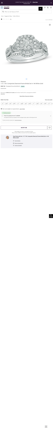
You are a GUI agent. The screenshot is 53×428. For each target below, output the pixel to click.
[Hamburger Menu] (2, 7)
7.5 (41, 103)
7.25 (37, 103)
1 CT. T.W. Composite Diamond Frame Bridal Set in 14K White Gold (22, 83)
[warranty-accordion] (50, 116)
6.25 (22, 103)
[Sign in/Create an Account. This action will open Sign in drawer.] (48, 7)
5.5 (10, 103)
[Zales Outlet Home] (6, 7)
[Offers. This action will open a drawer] (40, 9)
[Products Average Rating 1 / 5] (5, 19)
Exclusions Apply (3, 88)
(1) (10, 19)
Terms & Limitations (18, 120)
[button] (51, 3)
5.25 (6, 103)
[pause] (2, 3)
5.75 (14, 103)
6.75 (30, 103)
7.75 (45, 103)
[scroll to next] (52, 103)
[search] (2, 11)
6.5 (25, 103)
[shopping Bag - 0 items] (51, 8)
